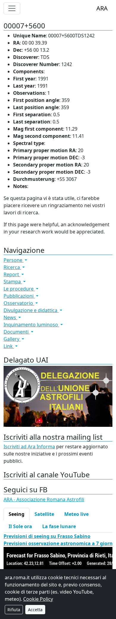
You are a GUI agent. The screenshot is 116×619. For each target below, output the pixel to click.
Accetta (35, 609)
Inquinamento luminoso (31, 324)
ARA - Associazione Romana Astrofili (44, 499)
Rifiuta (13, 609)
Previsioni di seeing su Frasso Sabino (47, 536)
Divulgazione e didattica (31, 310)
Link (9, 346)
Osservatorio (19, 303)
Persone (13, 260)
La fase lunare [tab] (59, 526)
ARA (102, 8)
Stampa (13, 281)
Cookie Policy (38, 599)
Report (12, 274)
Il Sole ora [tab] (20, 526)
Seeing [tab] (16, 514)
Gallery (12, 339)
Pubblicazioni (19, 296)
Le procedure (19, 288)
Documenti (17, 331)
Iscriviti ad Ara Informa (29, 446)
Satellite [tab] (44, 514)
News (10, 317)
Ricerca (12, 267)
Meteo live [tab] (76, 514)
